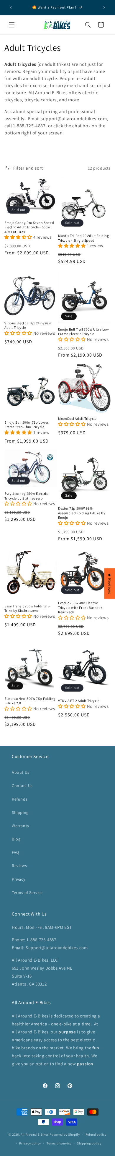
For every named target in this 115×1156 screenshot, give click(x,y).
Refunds (19, 799)
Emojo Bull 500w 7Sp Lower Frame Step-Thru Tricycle (26, 424)
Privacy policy (30, 1143)
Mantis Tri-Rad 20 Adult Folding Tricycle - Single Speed (83, 238)
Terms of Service (27, 892)
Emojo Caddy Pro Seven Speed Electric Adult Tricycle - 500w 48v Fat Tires (29, 227)
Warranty (20, 825)
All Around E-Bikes (35, 1134)
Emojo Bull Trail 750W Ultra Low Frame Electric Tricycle (83, 331)
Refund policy (96, 1134)
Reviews (19, 865)
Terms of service (59, 1143)
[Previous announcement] (10, 7)
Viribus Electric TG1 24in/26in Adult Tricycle (28, 325)
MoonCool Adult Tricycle (77, 418)
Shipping (20, 812)
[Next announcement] (104, 7)
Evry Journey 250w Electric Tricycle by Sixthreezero (26, 495)
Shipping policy (89, 1143)
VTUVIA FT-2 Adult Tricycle (79, 700)
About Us (20, 772)
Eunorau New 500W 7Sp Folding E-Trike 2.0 (29, 700)
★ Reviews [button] (109, 583)
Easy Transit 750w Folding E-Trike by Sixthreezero (27, 608)
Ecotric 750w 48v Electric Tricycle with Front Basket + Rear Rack (80, 607)
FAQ (15, 852)
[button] (11, 24)
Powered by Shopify (65, 1134)
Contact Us (22, 785)
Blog (16, 839)
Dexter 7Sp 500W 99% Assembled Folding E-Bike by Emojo (81, 513)
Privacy (18, 879)
